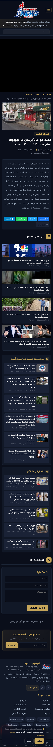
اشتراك (11, 645)
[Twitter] (42, 687)
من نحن (22, 700)
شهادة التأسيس (19, 713)
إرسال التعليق (36, 608)
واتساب (20, 218)
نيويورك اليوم (43, 719)
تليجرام (8, 218)
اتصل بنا (33, 687)
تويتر (31, 218)
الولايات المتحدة (32, 94)
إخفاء (29, 740)
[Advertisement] (26, 65)
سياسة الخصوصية (43, 709)
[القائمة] (49, 9)
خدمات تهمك (12, 724)
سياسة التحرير (20, 704)
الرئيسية (45, 94)
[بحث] (49, 32)
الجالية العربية (26, 724)
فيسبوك (43, 218)
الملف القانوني (19, 709)
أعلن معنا (46, 704)
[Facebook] (48, 687)
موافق (39, 740)
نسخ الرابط (41, 224)
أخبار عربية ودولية (42, 724)
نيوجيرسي (30, 719)
